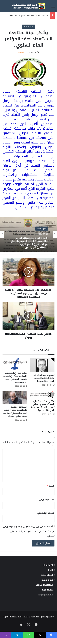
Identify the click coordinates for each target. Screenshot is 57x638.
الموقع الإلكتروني (45, 513)
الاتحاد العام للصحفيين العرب (15, 617)
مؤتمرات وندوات (45, 594)
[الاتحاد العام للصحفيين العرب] (28, 6)
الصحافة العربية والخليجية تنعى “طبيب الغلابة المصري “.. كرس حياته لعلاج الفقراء (15, 411)
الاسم (50, 486)
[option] (28, 234)
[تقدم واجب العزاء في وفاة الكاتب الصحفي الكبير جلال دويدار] (42, 365)
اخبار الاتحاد (28, 27)
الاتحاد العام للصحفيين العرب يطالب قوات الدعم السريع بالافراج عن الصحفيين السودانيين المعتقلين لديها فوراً (29, 242)
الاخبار (50, 570)
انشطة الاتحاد (47, 575)
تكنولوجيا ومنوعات (44, 585)
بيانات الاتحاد (47, 580)
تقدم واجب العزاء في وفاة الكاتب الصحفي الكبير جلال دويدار (43, 378)
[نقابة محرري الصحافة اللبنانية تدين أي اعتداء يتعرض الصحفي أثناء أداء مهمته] (15, 364)
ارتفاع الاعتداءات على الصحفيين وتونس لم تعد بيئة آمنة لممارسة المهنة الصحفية (42, 405)
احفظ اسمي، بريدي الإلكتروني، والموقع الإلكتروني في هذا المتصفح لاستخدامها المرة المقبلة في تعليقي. (28, 531)
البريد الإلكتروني (46, 499)
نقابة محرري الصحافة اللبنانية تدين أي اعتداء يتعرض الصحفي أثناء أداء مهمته (15, 377)
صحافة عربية (47, 589)
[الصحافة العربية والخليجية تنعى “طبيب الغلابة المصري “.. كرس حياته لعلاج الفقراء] (15, 397)
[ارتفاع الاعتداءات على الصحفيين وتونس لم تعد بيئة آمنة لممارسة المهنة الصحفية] (42, 394)
